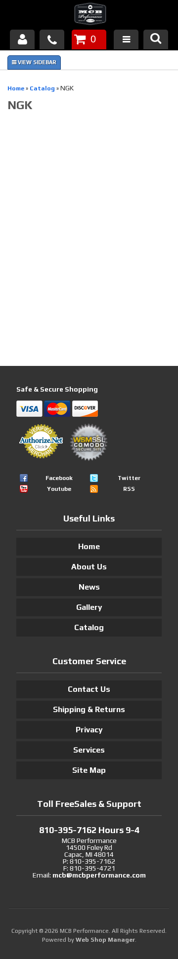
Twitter (129, 478)
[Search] (155, 39)
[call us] (52, 39)
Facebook (59, 478)
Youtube (59, 488)
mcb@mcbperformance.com (99, 875)
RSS (129, 488)
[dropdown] (126, 39)
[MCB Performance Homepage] (89, 15)
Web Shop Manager (105, 939)
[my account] (22, 39)
